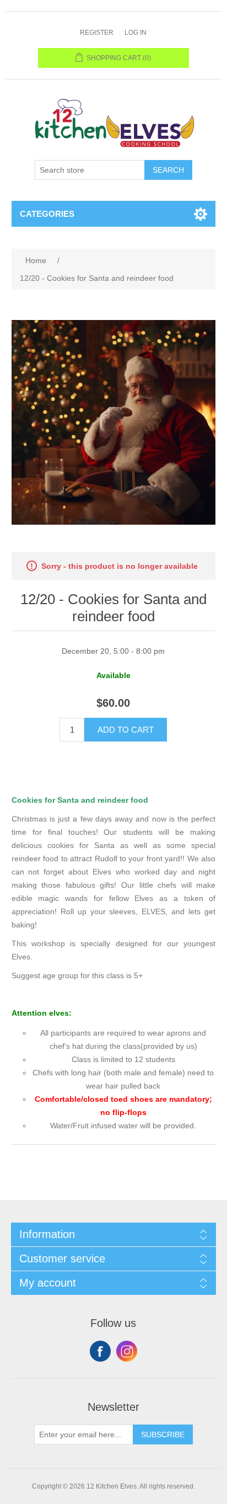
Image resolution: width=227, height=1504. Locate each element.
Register (97, 32)
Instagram (126, 1351)
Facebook (100, 1351)
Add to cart (126, 729)
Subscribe (163, 1434)
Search (168, 170)
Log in (136, 32)
